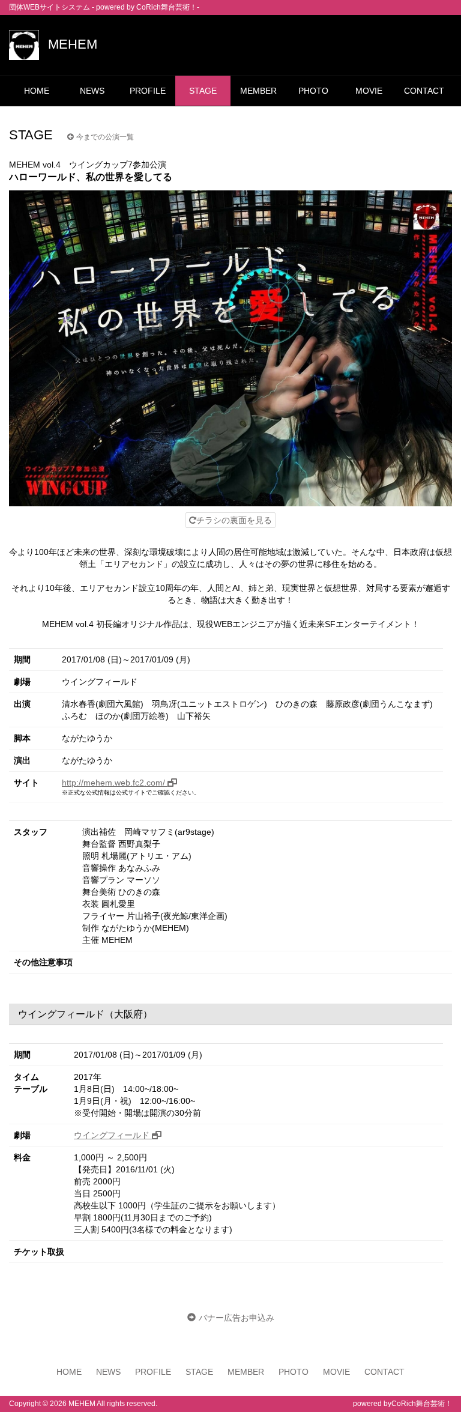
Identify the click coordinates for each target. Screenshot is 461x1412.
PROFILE (148, 90)
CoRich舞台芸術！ (421, 1403)
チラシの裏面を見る (234, 520)
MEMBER (258, 90)
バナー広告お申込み (236, 1318)
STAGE (203, 90)
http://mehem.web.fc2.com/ (114, 782)
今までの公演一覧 (105, 137)
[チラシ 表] (230, 348)
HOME (36, 90)
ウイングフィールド (113, 1135)
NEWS (92, 90)
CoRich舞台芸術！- (167, 7)
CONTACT (424, 90)
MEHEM (72, 44)
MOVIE (368, 90)
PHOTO (313, 90)
